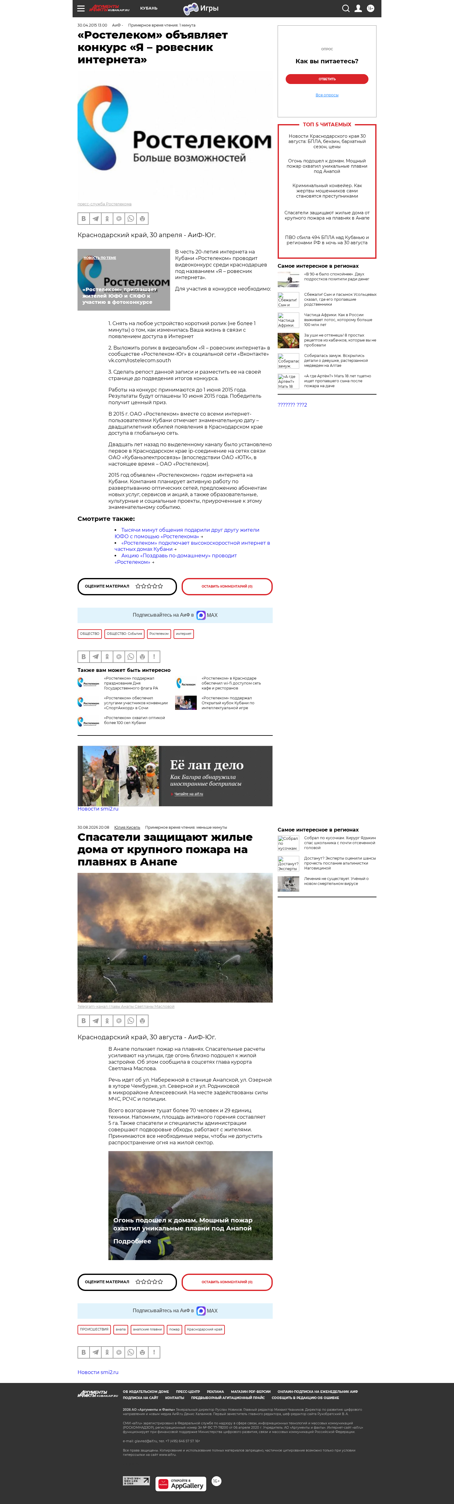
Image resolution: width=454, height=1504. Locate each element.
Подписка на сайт (140, 1398)
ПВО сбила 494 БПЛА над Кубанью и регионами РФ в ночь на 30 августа (327, 240)
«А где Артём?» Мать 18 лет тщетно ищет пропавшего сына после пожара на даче (337, 381)
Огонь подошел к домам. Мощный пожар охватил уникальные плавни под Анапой (327, 166)
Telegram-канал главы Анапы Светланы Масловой (126, 1006)
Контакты (174, 1398)
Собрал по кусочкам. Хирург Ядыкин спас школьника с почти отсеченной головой (340, 843)
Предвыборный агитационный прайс (228, 1398)
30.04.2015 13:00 (92, 25)
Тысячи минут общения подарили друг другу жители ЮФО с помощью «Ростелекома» (187, 533)
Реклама (215, 1392)
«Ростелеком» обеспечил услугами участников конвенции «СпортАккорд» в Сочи (136, 703)
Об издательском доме (146, 1392)
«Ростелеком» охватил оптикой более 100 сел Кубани (134, 720)
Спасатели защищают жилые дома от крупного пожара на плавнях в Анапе (327, 215)
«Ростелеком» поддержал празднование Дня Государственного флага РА (131, 683)
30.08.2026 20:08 (93, 827)
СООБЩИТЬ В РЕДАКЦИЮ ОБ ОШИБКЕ (305, 1398)
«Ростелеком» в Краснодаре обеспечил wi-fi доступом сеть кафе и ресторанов (231, 683)
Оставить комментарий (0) (227, 586)
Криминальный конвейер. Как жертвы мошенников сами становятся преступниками (327, 191)
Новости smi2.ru (98, 809)
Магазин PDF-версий (251, 1392)
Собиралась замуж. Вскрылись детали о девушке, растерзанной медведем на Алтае (336, 360)
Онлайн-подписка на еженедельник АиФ (318, 1392)
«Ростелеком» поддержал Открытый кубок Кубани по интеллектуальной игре (228, 703)
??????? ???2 (292, 405)
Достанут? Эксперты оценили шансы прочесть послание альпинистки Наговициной (340, 863)
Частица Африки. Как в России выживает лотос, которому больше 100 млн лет (338, 319)
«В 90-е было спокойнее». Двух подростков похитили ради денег (336, 276)
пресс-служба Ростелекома (105, 204)
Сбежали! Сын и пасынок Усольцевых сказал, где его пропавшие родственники (340, 299)
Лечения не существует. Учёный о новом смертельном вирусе (336, 881)
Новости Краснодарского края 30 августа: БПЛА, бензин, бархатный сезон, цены (327, 141)
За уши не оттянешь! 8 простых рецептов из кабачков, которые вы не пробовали (340, 340)
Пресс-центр (188, 1392)
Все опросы (327, 95)
